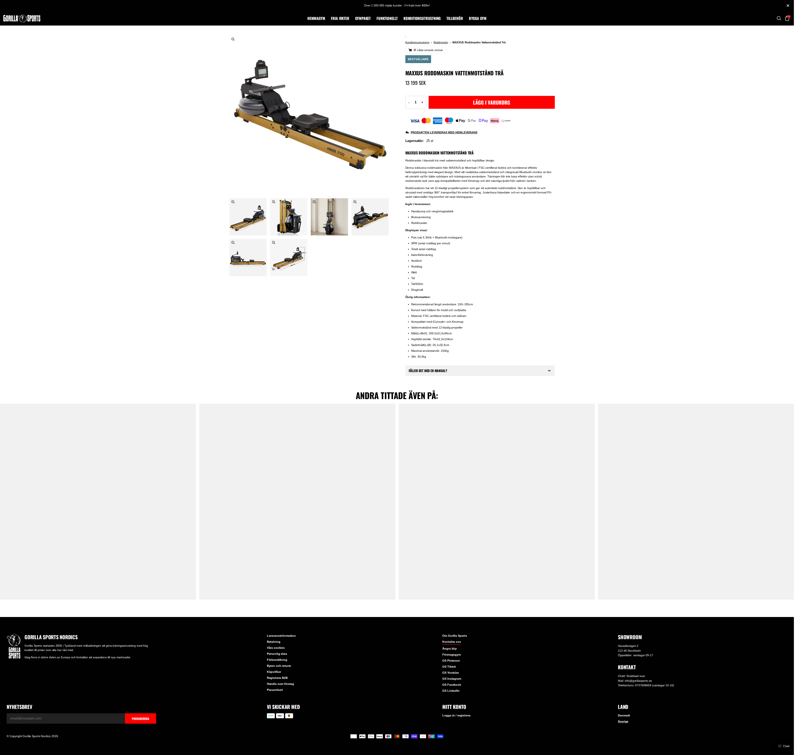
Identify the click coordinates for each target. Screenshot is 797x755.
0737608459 (643, 685)
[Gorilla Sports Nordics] (154, 18)
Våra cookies (276, 647)
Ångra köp (449, 648)
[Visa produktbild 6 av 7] (248, 257)
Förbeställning (277, 659)
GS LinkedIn (450, 690)
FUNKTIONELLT (387, 18)
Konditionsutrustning (417, 42)
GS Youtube (450, 672)
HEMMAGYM (316, 18)
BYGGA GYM (478, 18)
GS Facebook (451, 684)
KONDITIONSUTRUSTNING (422, 18)
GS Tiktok (449, 666)
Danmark (624, 715)
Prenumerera (140, 718)
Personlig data (277, 653)
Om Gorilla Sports (454, 635)
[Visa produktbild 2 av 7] (248, 217)
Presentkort (275, 689)
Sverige (623, 721)
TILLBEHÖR (454, 18)
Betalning (273, 641)
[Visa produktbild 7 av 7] (288, 257)
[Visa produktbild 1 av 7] (309, 115)
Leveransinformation (281, 635)
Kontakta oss (451, 641)
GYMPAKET (363, 18)
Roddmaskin (441, 42)
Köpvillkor (274, 671)
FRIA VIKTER (340, 18)
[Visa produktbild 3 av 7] (288, 217)
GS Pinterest (451, 660)
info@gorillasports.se (638, 680)
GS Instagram (451, 678)
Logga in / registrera (456, 715)
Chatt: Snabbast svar (631, 676)
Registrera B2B (277, 677)
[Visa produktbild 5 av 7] (370, 217)
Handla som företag (280, 683)
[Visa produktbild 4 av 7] (329, 217)
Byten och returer (279, 665)
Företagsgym (451, 654)
